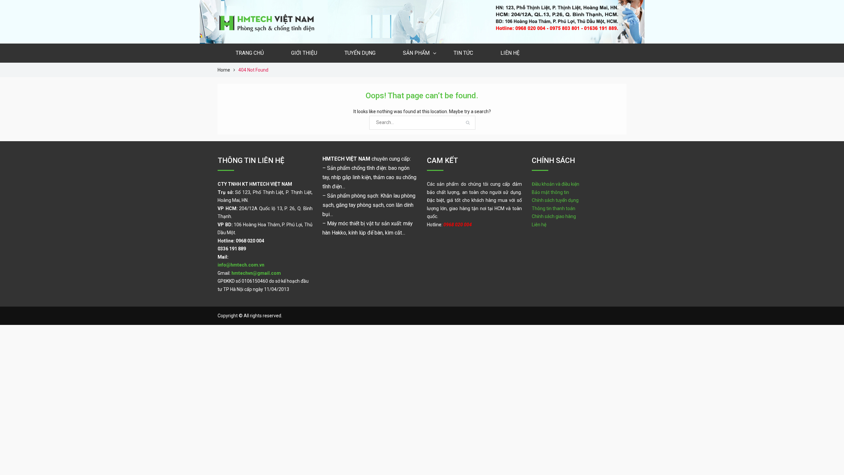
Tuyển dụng (360, 53)
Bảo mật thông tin (550, 192)
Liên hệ (510, 53)
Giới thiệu (304, 53)
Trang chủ (250, 53)
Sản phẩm (416, 53)
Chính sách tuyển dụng (555, 200)
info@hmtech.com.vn (241, 265)
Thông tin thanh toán (553, 208)
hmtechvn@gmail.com (256, 273)
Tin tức (463, 53)
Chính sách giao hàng (554, 216)
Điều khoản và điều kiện (555, 184)
